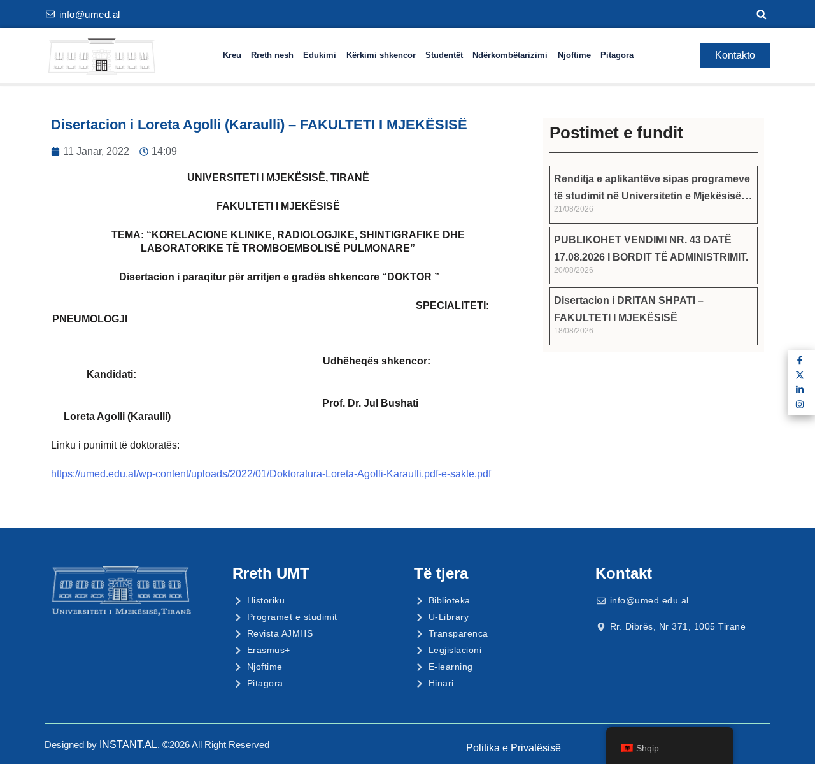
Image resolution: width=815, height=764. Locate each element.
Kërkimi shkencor (381, 55)
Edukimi (319, 55)
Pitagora (617, 55)
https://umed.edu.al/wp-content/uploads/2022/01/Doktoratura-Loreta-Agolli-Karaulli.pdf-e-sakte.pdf (271, 473)
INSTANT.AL (128, 744)
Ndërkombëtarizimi (510, 55)
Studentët (444, 55)
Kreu (232, 55)
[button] (761, 15)
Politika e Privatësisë (513, 747)
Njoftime (574, 55)
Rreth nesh (272, 55)
